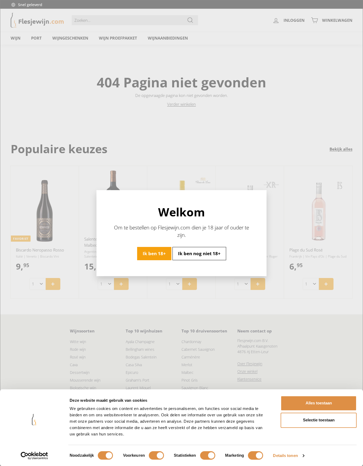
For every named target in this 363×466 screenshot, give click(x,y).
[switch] (156, 455)
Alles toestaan (319, 403)
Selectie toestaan (319, 420)
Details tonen (285, 455)
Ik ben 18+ (154, 253)
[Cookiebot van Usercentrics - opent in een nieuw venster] (34, 456)
